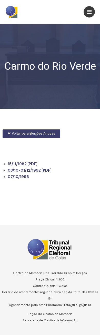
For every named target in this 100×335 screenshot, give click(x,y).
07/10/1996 (18, 176)
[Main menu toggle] (89, 11)
